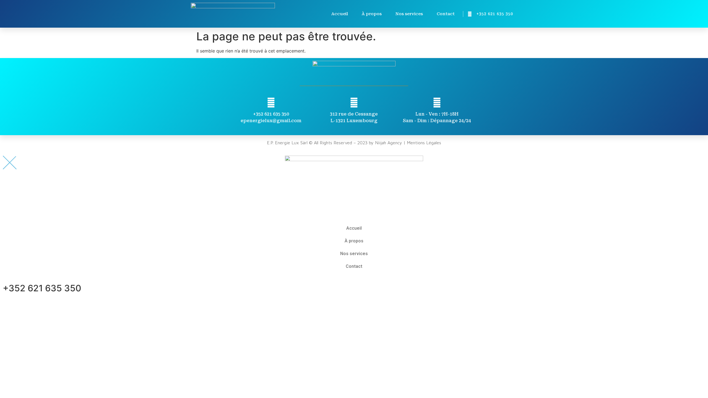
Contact (446, 13)
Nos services (409, 13)
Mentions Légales (424, 142)
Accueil (339, 13)
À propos (372, 13)
